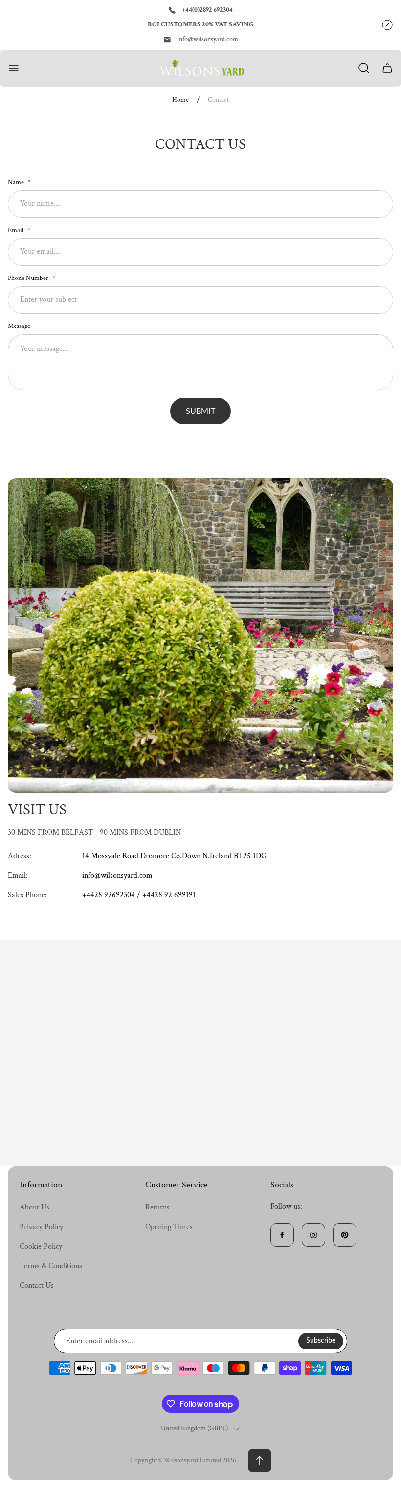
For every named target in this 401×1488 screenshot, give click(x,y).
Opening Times (169, 1227)
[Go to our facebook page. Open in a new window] (282, 1235)
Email (16, 230)
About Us (34, 1207)
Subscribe (320, 1340)
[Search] (364, 68)
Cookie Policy (41, 1246)
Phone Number (29, 278)
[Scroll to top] (259, 1460)
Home (180, 100)
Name (16, 182)
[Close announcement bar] (387, 25)
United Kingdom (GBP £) (194, 1428)
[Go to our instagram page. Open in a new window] (313, 1235)
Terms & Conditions (51, 1266)
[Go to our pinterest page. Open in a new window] (344, 1235)
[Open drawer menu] (13, 68)
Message (19, 326)
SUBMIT (200, 411)
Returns (157, 1207)
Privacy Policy (41, 1227)
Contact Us (37, 1285)
